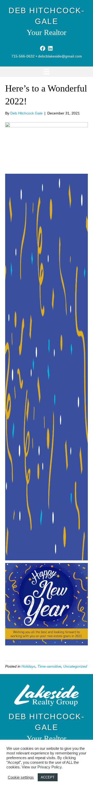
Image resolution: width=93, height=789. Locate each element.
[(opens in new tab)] (46, 695)
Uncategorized (75, 666)
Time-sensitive (49, 666)
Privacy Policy (49, 767)
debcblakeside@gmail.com (60, 56)
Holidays (28, 666)
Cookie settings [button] (21, 777)
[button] (42, 48)
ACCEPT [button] (48, 777)
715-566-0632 (23, 56)
